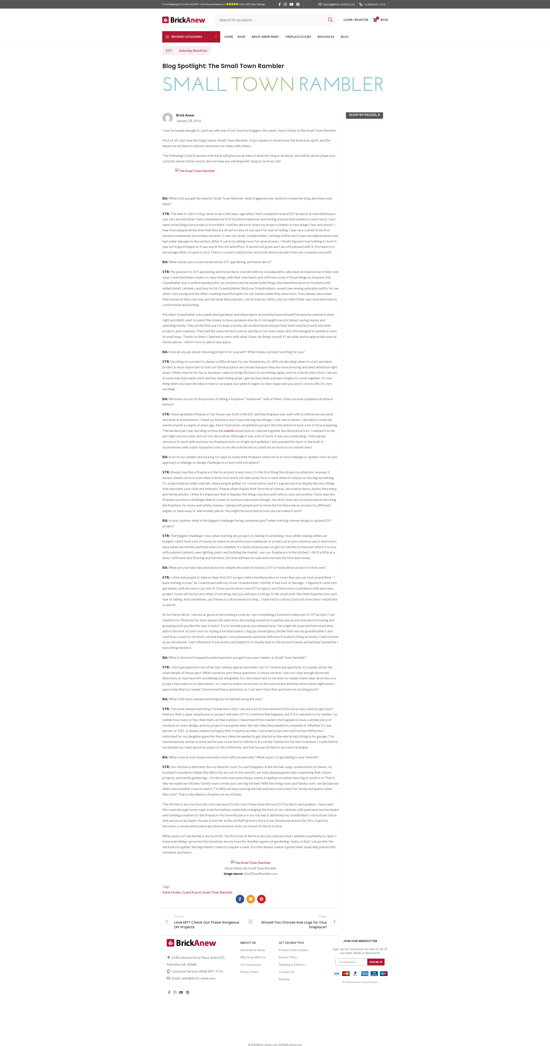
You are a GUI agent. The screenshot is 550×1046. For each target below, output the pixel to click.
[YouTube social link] (291, 4)
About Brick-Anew (252, 950)
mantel (229, 430)
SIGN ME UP (376, 962)
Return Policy (288, 957)
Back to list (251, 921)
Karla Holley (171, 892)
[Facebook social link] (279, 4)
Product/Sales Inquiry (293, 950)
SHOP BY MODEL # (364, 115)
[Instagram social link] (285, 4)
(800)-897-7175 (211, 971)
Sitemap (284, 979)
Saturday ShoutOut (193, 50)
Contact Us (286, 972)
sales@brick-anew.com (198, 978)
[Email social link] (250, 899)
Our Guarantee (250, 964)
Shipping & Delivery (292, 964)
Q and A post (191, 892)
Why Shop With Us (253, 957)
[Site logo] (183, 19)
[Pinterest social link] (298, 4)
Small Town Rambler (217, 892)
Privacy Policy (249, 972)
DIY (169, 50)
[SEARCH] (330, 20)
